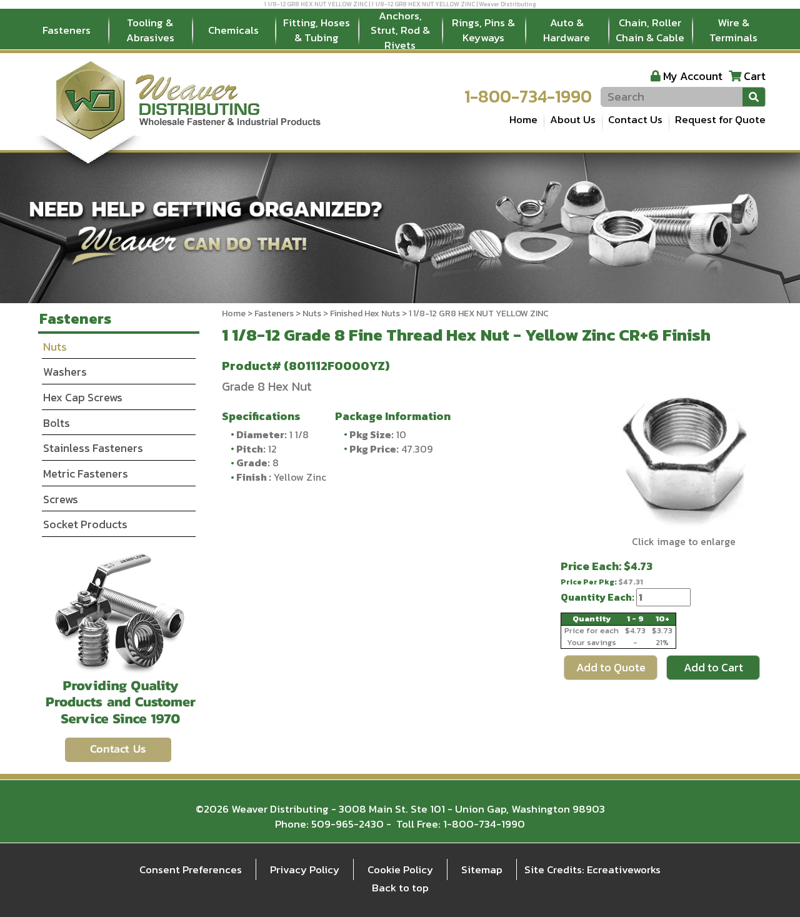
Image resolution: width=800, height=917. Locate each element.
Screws (60, 499)
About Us (573, 119)
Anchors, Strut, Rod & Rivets (400, 31)
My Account (692, 76)
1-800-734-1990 (528, 96)
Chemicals (233, 30)
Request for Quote (720, 119)
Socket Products (85, 524)
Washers (65, 371)
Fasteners (66, 30)
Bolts (56, 422)
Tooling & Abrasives (150, 30)
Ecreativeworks (624, 869)
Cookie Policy (400, 869)
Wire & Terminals (733, 30)
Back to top (400, 887)
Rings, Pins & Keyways (483, 30)
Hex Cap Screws (82, 397)
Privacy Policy (304, 869)
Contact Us (635, 119)
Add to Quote (611, 667)
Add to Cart (713, 667)
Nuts (311, 313)
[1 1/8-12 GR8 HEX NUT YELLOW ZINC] (683, 456)
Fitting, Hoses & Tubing (316, 30)
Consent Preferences (190, 869)
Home (523, 119)
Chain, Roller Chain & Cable (650, 30)
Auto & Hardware (566, 30)
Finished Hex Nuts (365, 313)
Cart (755, 76)
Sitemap (481, 869)
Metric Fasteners (85, 473)
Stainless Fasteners (93, 447)
